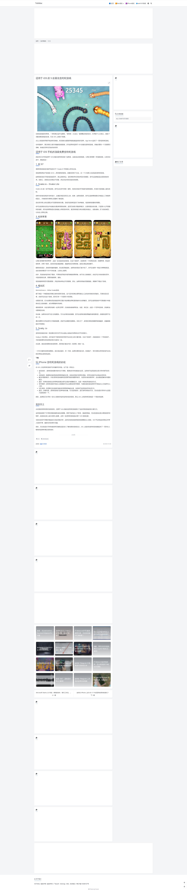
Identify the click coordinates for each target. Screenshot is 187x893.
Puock (97, 889)
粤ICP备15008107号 (82, 884)
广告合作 (56, 884)
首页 (37, 41)
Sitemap (62, 884)
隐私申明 (43, 884)
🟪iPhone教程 (130, 3)
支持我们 (72, 884)
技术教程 (43, 41)
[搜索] (151, 3)
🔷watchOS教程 (141, 3)
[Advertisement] (93, 23)
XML (67, 884)
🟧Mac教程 (118, 3)
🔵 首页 (111, 3)
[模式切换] (148, 3)
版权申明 (50, 884)
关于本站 (37, 884)
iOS (38, 439)
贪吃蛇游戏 (45, 439)
